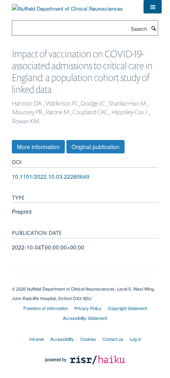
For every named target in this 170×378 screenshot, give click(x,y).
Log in (135, 339)
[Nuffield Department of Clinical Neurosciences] (67, 5)
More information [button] (38, 147)
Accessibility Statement (85, 318)
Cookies (88, 339)
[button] (153, 6)
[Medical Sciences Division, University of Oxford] (85, 282)
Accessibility (62, 339)
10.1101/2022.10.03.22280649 (50, 176)
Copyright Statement (127, 308)
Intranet (36, 339)
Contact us (112, 339)
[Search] (153, 28)
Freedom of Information (45, 308)
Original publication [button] (95, 147)
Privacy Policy (88, 308)
